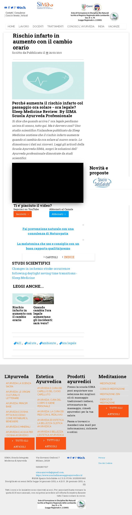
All (19, 343)
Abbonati (58, 214)
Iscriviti (21, 214)
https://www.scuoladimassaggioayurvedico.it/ (59, 475)
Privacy (102, 457)
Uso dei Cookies (105, 463)
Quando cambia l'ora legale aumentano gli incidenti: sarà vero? (43, 315)
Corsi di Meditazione (112, 389)
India (101, 26)
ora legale (69, 343)
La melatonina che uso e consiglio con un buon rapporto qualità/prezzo (48, 246)
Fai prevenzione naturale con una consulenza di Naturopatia (48, 231)
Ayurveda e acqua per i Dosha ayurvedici (19, 434)
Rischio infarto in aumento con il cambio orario (22, 314)
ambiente (49, 343)
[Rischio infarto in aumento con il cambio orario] (45, 5)
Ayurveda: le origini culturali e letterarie (18, 395)
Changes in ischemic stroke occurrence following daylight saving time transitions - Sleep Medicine (44, 273)
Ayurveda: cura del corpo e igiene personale (49, 403)
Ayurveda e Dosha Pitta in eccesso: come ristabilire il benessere (17, 417)
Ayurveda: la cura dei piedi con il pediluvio (50, 413)
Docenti (38, 26)
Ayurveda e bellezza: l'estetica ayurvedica (50, 433)
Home (11, 26)
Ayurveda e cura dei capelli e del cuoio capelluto (49, 391)
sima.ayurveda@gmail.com (50, 472)
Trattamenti (55, 26)
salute (31, 343)
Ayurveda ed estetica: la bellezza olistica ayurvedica (50, 423)
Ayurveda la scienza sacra (18, 385)
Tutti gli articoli (21, 443)
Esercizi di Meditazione (107, 401)
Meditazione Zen (110, 394)
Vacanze (114, 26)
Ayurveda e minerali (18, 426)
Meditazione (108, 383)
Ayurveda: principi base (17, 405)
